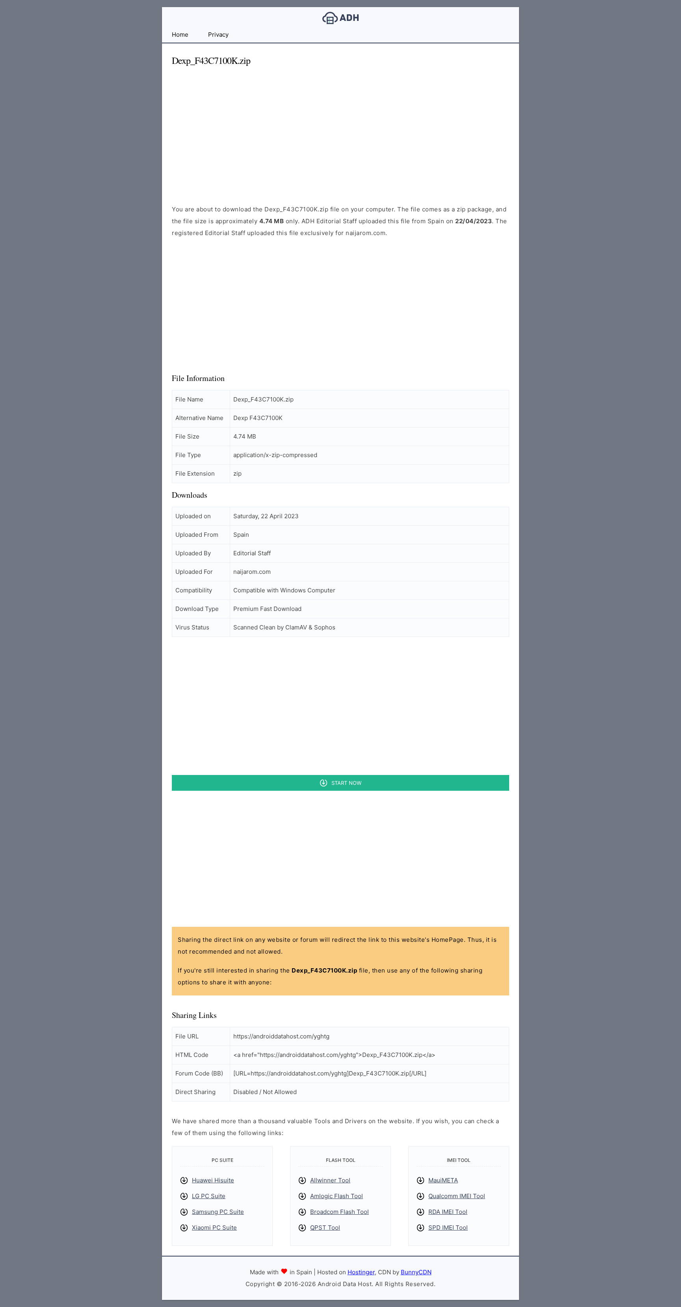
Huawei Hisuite (213, 1180)
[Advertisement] (340, 128)
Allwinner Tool (330, 1180)
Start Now (346, 783)
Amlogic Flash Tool (336, 1196)
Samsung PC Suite (218, 1212)
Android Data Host (340, 18)
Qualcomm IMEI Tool (456, 1196)
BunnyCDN (416, 1272)
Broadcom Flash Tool (339, 1212)
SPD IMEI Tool (448, 1227)
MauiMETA (443, 1180)
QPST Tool (325, 1227)
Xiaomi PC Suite (214, 1227)
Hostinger (361, 1272)
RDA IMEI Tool (447, 1212)
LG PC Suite (208, 1196)
